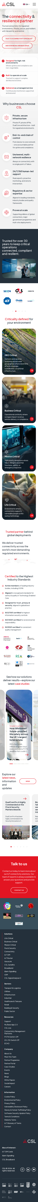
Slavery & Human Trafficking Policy (17, 1110)
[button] (12, 311)
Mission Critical (10, 945)
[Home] (29, 1142)
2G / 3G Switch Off (11, 1040)
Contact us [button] (19, 890)
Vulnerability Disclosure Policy (15, 1106)
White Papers (9, 1080)
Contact (7, 1126)
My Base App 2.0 (11, 1024)
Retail (6, 1004)
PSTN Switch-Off (11, 1037)
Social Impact (9, 1083)
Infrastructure (9, 995)
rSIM (6, 975)
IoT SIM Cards (7, 1151)
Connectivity (9, 951)
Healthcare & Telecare (13, 1001)
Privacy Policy (9, 1103)
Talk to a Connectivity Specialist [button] (18, 38)
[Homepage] (8, 4)
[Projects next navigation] (36, 725)
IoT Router (8, 958)
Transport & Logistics (12, 988)
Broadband (8, 968)
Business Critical (10, 941)
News (6, 1073)
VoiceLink (8, 961)
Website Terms (10, 1120)
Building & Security (11, 1008)
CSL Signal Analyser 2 (12, 978)
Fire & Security (10, 948)
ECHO (6, 1043)
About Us (8, 1053)
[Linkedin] (28, 1169)
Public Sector (9, 1011)
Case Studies (9, 1067)
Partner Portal (9, 1063)
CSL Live (7, 1028)
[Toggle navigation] (34, 4)
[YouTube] (34, 1169)
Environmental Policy (12, 1100)
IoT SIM (7, 955)
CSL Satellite (9, 965)
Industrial (7, 998)
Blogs (6, 1077)
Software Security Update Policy (17, 1113)
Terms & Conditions (11, 1116)
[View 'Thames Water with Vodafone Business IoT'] (26, 755)
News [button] (28, 781)
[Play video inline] (19, 268)
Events (7, 1070)
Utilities (7, 991)
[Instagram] (22, 1169)
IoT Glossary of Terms (12, 1123)
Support (7, 1021)
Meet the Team (10, 1057)
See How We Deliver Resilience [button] (17, 46)
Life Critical (8, 938)
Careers (7, 1086)
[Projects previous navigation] (2, 725)
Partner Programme (12, 1060)
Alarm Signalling (10, 971)
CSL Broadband (8, 1159)
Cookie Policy (9, 1097)
